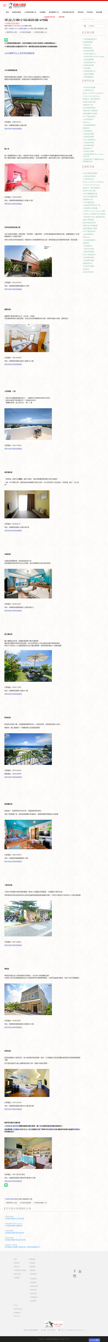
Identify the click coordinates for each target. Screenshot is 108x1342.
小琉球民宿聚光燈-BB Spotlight (13, 1223)
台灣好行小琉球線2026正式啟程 (94, 214)
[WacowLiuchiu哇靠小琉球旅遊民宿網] (17, 5)
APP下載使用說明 (89, 116)
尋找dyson (86, 122)
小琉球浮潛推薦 (88, 74)
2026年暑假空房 (88, 202)
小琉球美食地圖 (88, 142)
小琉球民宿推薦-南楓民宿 (13, 1226)
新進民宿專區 (16, 12)
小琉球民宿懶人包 (30, 12)
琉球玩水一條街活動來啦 (91, 99)
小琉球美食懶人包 (89, 71)
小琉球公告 (87, 45)
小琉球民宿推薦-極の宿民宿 (14, 1233)
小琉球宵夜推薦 (88, 137)
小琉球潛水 (33, 1301)
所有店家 (16, 1266)
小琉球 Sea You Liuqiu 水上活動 (94, 211)
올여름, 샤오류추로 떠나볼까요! (93, 93)
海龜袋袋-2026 (88, 105)
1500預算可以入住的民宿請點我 (19, 53)
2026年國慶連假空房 (90, 193)
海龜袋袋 (86, 128)
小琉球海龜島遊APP (90, 39)
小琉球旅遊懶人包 (89, 62)
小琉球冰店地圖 (88, 134)
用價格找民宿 (87, 48)
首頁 (7, 12)
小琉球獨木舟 (34, 1297)
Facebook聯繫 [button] (94, 1340)
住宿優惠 (43, 12)
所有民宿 (81, 12)
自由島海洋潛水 (88, 272)
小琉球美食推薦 (88, 65)
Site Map (16, 1316)
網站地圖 (99, 12)
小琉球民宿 (8, 1126)
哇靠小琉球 (17, 1274)
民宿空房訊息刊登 (68, 12)
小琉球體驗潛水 (88, 77)
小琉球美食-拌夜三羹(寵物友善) (94, 217)
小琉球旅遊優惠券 (89, 125)
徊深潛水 (86, 269)
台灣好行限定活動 (89, 102)
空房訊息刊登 (18, 1309)
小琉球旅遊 (33, 1279)
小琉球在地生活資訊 (20, 1270)
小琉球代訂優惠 (88, 151)
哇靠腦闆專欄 (87, 42)
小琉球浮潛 (33, 1293)
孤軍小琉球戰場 (88, 220)
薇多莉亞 (16, 1126)
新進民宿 (32, 1270)
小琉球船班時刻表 (49, 17)
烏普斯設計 (17, 1312)
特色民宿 (32, 1263)
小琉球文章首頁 (9, 1199)
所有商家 (90, 12)
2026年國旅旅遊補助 (90, 173)
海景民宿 (32, 1266)
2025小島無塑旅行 (89, 140)
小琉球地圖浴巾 (88, 119)
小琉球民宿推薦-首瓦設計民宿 (15, 1240)
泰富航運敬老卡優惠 (90, 113)
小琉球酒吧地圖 (88, 145)
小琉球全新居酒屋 (89, 87)
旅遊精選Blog (54, 12)
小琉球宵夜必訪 (88, 90)
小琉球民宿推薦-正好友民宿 (14, 1218)
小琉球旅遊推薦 (88, 59)
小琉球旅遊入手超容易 (10, 1245)
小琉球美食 (33, 1282)
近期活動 (62, 17)
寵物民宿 (32, 1259)
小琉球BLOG (12, 28)
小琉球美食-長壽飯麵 (90, 208)
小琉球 (40, 1126)
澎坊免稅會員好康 (89, 108)
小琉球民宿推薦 (8, 1216)
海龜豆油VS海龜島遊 (90, 110)
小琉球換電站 (87, 131)
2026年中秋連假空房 (90, 196)
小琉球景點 (87, 68)
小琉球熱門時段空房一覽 (91, 205)
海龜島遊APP (87, 148)
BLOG (16, 1305)
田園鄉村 (17, 1129)
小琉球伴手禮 (34, 1286)
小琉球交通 (33, 1290)
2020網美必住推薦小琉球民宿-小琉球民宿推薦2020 (22, 1247)
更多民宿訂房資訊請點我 (13, 129)
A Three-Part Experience (91, 96)
